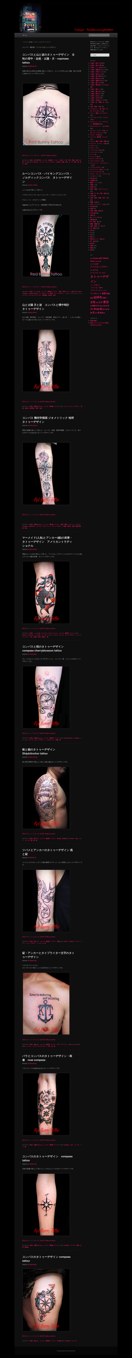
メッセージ (104, 290)
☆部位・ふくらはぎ (34, 291)
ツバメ (28, 943)
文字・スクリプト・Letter (64, 1044)
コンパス (41, 162)
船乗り (44, 637)
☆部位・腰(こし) (95, 89)
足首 (96, 313)
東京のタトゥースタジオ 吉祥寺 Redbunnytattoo (39, 155)
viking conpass (33, 293)
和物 (91, 187)
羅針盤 (26, 1247)
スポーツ (93, 146)
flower (95, 258)
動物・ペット (94, 183)
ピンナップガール (95, 159)
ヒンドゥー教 (94, 156)
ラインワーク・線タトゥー (98, 169)
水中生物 (93, 213)
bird (91, 258)
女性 (66, 162)
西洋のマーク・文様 (68, 291)
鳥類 (58, 941)
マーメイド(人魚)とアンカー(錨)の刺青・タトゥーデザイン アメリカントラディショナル (47, 541)
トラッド (78, 635)
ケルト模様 (50, 293)
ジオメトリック (46, 526)
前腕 (64, 526)
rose (71, 1145)
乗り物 (59, 838)
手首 (97, 302)
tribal (99, 261)
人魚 (31, 637)
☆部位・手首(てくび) (96, 72)
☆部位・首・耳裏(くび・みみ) (99, 102)
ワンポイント (94, 176)
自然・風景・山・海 (96, 226)
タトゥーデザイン (50, 162)
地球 (73, 526)
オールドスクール (95, 273)
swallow (71, 941)
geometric (32, 526)
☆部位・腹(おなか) (96, 91)
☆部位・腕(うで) (34, 838)
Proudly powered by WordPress (66, 1351)
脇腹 (98, 309)
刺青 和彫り (93, 321)
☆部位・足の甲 (95, 98)
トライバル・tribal (96, 150)
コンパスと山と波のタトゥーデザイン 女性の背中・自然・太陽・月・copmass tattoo (48, 58)
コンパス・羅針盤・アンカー (50, 160)
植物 (93, 305)
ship (76, 838)
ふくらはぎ (42, 293)
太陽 (62, 162)
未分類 (64, 838)
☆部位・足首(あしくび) (97, 100)
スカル (103, 273)
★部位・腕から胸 (95, 65)
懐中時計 (32, 408)
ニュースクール (95, 152)
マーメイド (25, 637)
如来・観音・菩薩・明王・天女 (99, 198)
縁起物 (92, 219)
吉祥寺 (58, 162)
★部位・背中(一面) (96, 63)
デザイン (33, 943)
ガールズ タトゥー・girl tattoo (99, 126)
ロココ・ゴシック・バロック (99, 174)
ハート (92, 154)
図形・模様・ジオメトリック (69, 524)
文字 (49, 1046)
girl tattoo (104, 258)
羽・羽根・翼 (94, 222)
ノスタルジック (50, 740)
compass (35, 162)
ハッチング (40, 943)
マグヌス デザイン (95, 167)
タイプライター (42, 1046)
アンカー (61, 635)
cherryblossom (68, 738)
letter (23, 1046)
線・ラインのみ (95, 217)
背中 (91, 309)
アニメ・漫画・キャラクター (99, 113)
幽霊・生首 (93, 202)
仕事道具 (93, 180)
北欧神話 (44, 295)
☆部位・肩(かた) (95, 74)
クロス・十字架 (95, 135)
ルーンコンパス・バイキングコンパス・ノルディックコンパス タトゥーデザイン (47, 177)
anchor (24, 635)
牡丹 (97, 306)
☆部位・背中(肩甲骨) (35, 160)
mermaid (30, 635)
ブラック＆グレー (95, 161)
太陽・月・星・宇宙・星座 (67, 160)
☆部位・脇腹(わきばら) (97, 80)
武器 (91, 209)
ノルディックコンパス (71, 293)
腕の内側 (105, 309)
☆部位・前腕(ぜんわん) (35, 406)
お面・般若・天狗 (95, 106)
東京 (75, 162)
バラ (99, 290)
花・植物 (93, 228)
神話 (60, 291)
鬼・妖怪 (93, 241)
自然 (26, 164)
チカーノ (93, 148)
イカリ (35, 1046)
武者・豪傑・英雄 (95, 211)
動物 (91, 298)
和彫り (92, 185)
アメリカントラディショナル (49, 633)
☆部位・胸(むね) (34, 1044)
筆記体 (101, 306)
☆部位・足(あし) (95, 96)
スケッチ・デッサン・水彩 (98, 143)
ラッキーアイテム (95, 172)
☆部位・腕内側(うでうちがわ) (99, 85)
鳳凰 (91, 248)
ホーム (25, 35)
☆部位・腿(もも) (34, 1341)
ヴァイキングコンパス (34, 295)
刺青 (104, 293)
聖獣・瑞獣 (93, 224)
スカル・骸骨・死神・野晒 (98, 141)
